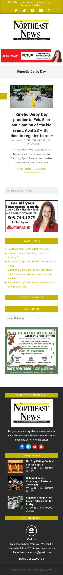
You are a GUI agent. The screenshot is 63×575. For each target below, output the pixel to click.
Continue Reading (31, 169)
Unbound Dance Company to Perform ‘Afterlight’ (38, 481)
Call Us (31, 539)
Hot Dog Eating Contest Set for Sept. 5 (29, 248)
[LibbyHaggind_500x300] (31, 202)
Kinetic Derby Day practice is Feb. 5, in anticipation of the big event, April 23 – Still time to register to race (31, 125)
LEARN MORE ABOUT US (31, 559)
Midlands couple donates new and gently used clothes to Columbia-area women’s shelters (30, 274)
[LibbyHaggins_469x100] (31, 51)
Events (35, 143)
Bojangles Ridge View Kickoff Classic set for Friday (39, 501)
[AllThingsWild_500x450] (31, 329)
